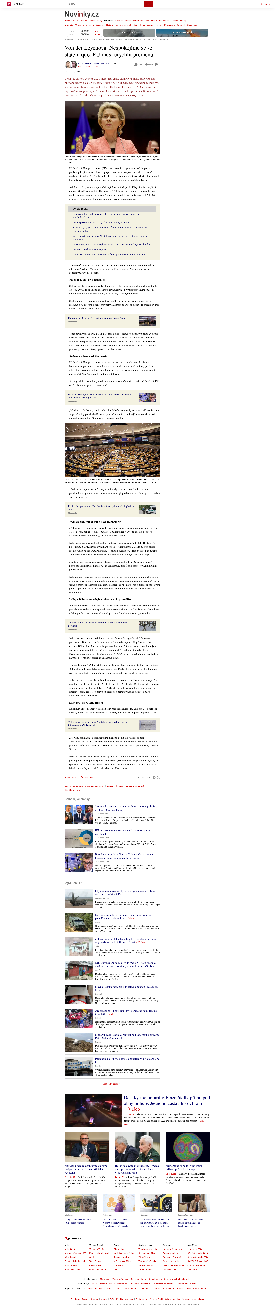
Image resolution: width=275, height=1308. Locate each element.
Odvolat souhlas (172, 1299)
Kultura (154, 20)
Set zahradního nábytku (163, 1284)
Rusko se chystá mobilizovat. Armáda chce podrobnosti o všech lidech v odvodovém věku (137, 1169)
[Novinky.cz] (82, 15)
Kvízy (142, 25)
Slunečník (134, 1284)
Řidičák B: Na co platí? (197, 1261)
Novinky (108, 63)
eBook (140, 64)
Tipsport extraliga (121, 1257)
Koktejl (183, 20)
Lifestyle (174, 20)
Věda (91, 25)
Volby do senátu (72, 1265)
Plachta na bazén (107, 1284)
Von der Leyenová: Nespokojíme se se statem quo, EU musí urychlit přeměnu (112, 244)
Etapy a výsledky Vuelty (99, 1253)
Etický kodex (141, 1299)
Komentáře (138, 20)
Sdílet (150, 64)
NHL (116, 1269)
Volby (99, 20)
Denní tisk (180, 25)
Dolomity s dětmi (170, 1269)
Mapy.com (104, 1279)
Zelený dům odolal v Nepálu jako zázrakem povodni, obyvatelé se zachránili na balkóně (126, 940)
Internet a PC (71, 25)
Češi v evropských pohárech (177, 1279)
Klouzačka (145, 1284)
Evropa (110, 786)
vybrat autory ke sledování (88, 67)
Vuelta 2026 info (96, 1249)
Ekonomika (164, 20)
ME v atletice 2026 (122, 1261)
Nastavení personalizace (193, 1299)
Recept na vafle (145, 1265)
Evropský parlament (135, 786)
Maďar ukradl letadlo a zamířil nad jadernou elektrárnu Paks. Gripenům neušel (127, 1036)
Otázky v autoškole (196, 1265)
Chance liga (119, 1249)
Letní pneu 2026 (194, 1249)
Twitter (85, 1299)
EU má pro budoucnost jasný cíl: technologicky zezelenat (102, 222)
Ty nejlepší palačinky (147, 1249)
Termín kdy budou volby (75, 1261)
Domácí (92, 20)
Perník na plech (145, 1269)
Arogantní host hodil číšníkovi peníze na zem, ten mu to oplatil (126, 1012)
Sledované (192, 25)
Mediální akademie (124, 1299)
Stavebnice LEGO (112, 1288)
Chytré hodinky (184, 1288)
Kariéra (104, 1299)
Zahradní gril (182, 1284)
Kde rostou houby (139, 1279)
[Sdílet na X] (158, 777)
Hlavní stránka (71, 20)
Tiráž (112, 1299)
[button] (112, 127)
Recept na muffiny (146, 1253)
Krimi (147, 20)
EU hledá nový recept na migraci (89, 249)
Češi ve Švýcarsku (171, 1261)
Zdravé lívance (145, 1257)
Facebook (75, 1299)
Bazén (94, 1284)
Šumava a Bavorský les (173, 1257)
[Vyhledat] (148, 4)
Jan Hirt (92, 1257)
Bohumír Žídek (98, 63)
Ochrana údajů (156, 1299)
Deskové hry (158, 1288)
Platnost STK (193, 1269)
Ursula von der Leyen (94, 786)
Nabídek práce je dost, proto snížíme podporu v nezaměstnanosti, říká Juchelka (86, 1169)
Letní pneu (145, 1288)
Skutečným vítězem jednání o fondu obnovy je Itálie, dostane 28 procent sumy (126, 808)
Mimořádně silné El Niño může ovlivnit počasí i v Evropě (184, 1167)
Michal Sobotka (84, 63)
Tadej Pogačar (95, 1261)
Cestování (100, 25)
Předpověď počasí (120, 1279)
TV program (169, 25)
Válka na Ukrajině (123, 20)
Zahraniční (109, 20)
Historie (109, 25)
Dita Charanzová (72, 790)
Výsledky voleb (71, 1257)
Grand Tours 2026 (97, 1269)
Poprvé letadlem (170, 1253)
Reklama (94, 1299)
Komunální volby (72, 1269)
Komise (119, 786)
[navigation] (3, 4)
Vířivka (193, 1284)
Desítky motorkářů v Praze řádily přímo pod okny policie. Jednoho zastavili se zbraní (167, 1100)
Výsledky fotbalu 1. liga (124, 1253)
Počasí (159, 25)
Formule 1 (118, 1265)
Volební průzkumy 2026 (75, 1253)
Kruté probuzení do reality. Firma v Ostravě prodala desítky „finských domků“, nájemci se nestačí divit (125, 964)
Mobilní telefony (95, 1288)
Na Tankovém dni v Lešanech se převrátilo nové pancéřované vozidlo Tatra (123, 916)
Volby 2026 (70, 1249)
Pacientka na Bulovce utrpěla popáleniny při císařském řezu (127, 1060)
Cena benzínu (155, 1279)
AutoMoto (82, 25)
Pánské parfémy (200, 1288)
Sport (135, 25)
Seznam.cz (266, 4)
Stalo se (83, 20)
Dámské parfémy (130, 1288)
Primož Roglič (95, 1265)
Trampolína (122, 1284)
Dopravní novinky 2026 (197, 1257)
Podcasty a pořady (123, 25)
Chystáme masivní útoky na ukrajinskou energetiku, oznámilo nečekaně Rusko (125, 892)
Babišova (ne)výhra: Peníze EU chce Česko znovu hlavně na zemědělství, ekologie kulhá (124, 856)
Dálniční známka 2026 (197, 1253)
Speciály (150, 25)
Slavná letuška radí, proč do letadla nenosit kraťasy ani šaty (127, 988)
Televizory (170, 1288)
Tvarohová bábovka (147, 1261)
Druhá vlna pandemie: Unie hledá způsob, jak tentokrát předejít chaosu (109, 254)
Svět (97, 946)
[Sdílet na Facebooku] (154, 777)
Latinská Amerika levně (173, 1265)
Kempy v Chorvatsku (172, 1249)
